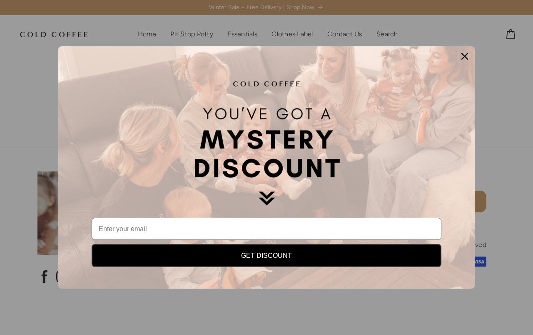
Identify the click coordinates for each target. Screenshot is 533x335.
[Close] (465, 56)
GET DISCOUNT (266, 255)
